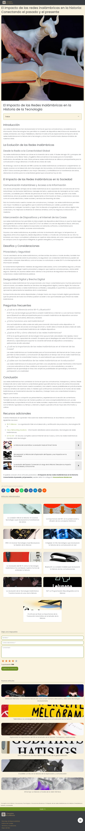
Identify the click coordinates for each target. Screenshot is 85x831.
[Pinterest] (17, 490)
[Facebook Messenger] (8, 490)
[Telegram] (35, 490)
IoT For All (10, 436)
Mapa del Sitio (6, 828)
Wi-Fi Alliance (11, 424)
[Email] (40, 490)
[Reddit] (44, 490)
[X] (12, 490)
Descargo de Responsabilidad (11, 821)
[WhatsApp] (22, 490)
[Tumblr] (26, 490)
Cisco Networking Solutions (17, 430)
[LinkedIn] (31, 490)
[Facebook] (3, 490)
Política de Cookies (7, 823)
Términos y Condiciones (9, 826)
